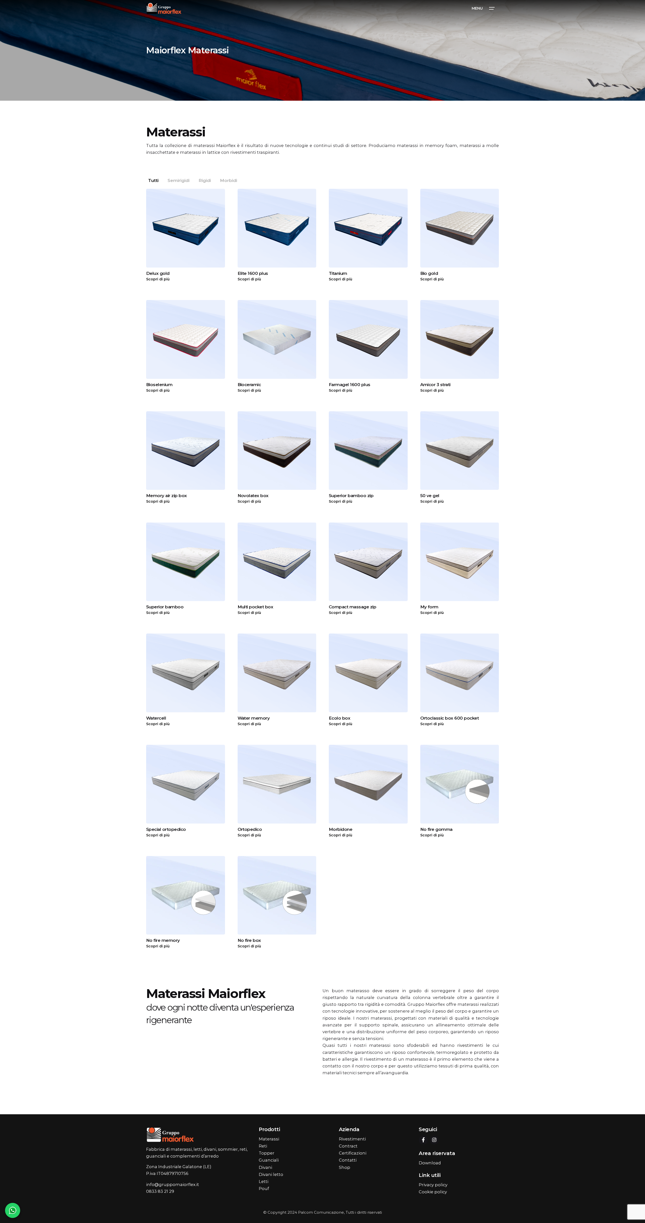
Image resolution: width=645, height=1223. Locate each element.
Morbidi (228, 180)
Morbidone (340, 829)
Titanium (338, 273)
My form (429, 606)
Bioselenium (159, 384)
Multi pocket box (255, 606)
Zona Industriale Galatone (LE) (178, 1166)
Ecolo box (339, 718)
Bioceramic (249, 384)
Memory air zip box (166, 495)
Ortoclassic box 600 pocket (449, 718)
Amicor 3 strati (435, 384)
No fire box (249, 940)
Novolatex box (253, 495)
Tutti (153, 180)
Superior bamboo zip (351, 495)
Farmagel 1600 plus (349, 384)
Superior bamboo (164, 606)
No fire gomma (436, 829)
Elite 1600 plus (253, 273)
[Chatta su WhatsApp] (12, 1210)
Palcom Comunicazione (321, 1212)
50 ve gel (429, 495)
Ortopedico (250, 829)
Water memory (254, 718)
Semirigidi (178, 180)
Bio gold (429, 273)
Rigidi (205, 180)
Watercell (156, 718)
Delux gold (158, 273)
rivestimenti (470, 1045)
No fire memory (163, 940)
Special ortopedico (166, 829)
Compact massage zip (352, 606)
